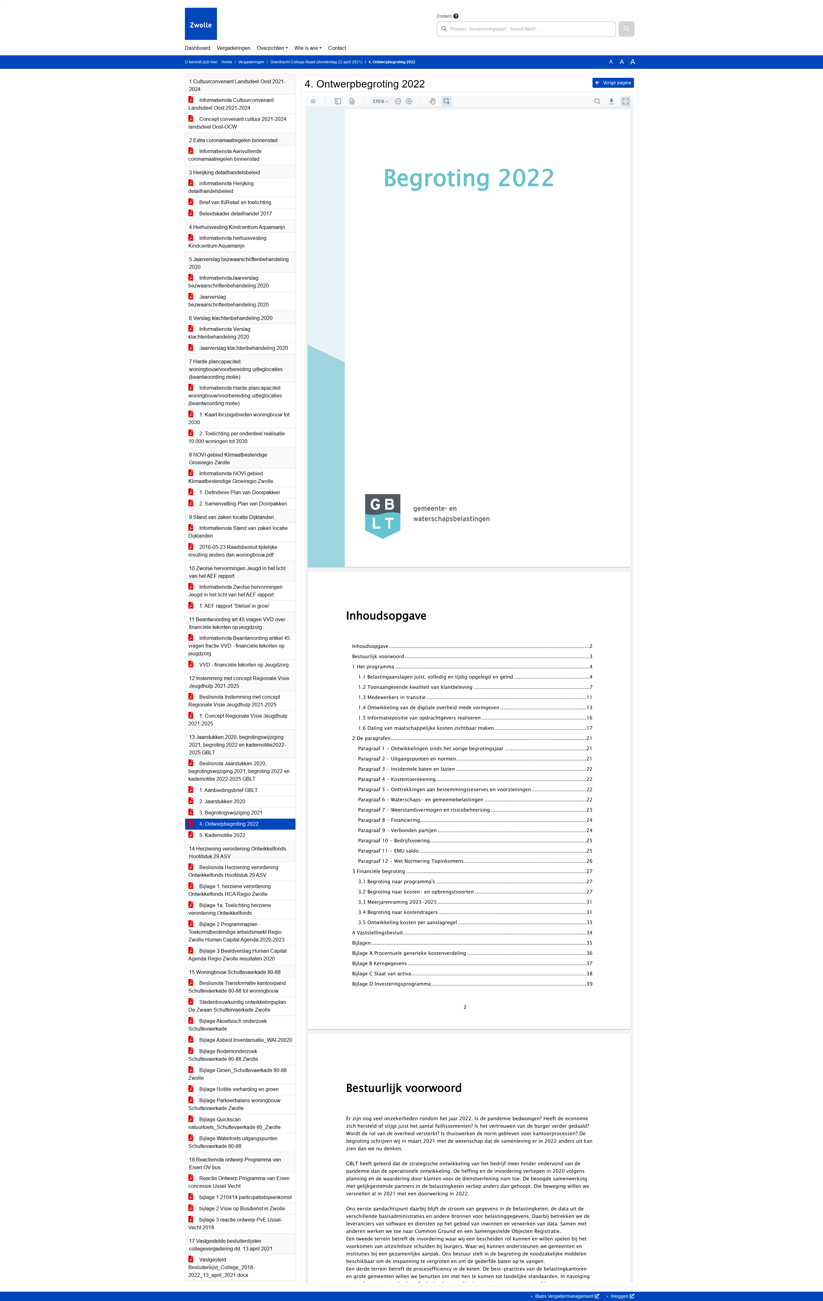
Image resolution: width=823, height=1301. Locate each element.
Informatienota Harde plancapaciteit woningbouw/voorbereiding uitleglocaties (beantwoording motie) (235, 395)
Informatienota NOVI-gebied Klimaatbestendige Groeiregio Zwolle (230, 477)
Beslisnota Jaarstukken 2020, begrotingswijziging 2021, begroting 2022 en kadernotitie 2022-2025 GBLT (239, 771)
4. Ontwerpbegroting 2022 (228, 824)
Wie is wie (306, 48)
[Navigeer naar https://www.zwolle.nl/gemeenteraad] (201, 24)
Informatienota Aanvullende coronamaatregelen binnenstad (225, 155)
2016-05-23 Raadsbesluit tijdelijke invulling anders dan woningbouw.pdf (232, 551)
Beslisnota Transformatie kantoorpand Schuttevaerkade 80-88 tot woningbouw (237, 987)
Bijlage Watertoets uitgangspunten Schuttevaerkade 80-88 (232, 1142)
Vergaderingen (233, 48)
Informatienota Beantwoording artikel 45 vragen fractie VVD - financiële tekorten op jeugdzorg (239, 645)
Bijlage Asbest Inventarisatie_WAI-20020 (245, 1040)
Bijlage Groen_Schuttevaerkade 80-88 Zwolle (237, 1074)
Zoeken (444, 16)
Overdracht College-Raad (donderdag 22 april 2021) (316, 62)
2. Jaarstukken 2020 (221, 801)
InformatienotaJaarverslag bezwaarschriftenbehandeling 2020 (228, 281)
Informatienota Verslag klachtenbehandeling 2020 (219, 333)
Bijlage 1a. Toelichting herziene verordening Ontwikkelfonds (229, 909)
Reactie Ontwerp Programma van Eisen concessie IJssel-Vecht (239, 1182)
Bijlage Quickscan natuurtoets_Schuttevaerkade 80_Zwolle (234, 1123)
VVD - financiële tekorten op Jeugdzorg (243, 665)
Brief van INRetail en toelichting (234, 202)
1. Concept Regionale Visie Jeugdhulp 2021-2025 (237, 719)
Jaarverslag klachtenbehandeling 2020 (243, 348)
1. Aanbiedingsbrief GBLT (228, 790)
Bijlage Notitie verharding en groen (238, 1089)
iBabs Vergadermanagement (564, 1296)
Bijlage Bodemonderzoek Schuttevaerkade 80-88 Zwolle (223, 1055)
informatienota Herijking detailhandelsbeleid (221, 187)
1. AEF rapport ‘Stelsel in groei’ (234, 606)
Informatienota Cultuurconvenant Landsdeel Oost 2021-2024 (231, 104)
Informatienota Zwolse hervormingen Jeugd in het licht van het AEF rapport (235, 590)
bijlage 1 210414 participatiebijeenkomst (245, 1197)
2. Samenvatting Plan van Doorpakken (242, 503)
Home (227, 62)
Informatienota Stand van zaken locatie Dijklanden (238, 532)
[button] (627, 29)
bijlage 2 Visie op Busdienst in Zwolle (241, 1208)
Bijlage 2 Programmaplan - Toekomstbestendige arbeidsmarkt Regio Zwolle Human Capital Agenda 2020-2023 (236, 932)
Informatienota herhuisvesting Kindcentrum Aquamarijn (227, 242)
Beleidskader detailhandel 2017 (235, 213)
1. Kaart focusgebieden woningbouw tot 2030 (238, 418)
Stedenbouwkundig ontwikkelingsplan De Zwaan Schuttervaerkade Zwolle (237, 1006)
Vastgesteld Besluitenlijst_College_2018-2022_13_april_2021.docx (221, 1267)
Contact (337, 48)
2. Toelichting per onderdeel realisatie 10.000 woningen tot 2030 (236, 437)
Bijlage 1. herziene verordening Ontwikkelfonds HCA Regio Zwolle (229, 890)
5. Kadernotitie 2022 (221, 835)
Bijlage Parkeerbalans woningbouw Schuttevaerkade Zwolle (234, 1104)
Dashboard (197, 48)
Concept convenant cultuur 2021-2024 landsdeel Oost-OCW (237, 123)
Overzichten (270, 48)
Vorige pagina (616, 82)
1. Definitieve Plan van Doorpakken (239, 492)
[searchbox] (526, 29)
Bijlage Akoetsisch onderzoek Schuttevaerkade (227, 1025)
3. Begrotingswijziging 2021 (230, 812)
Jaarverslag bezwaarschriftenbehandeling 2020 (228, 300)
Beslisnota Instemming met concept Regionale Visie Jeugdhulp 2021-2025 (234, 700)
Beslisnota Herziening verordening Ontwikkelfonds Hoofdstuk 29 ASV (233, 871)
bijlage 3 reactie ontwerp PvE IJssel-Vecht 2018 (235, 1223)
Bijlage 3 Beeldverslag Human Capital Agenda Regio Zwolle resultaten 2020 (237, 954)
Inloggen (620, 1296)
